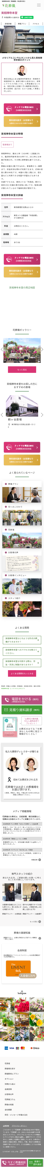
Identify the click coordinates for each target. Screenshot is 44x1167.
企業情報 (6, 1126)
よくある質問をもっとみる (22, 673)
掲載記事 (34, 859)
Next (41, 38)
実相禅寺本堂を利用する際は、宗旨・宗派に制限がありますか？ (20, 663)
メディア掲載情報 (22, 811)
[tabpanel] (22, 39)
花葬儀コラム (10, 1099)
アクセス (36, 24)
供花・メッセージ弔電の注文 (16, 1115)
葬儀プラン (22, 24)
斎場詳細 (8, 24)
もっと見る (22, 369)
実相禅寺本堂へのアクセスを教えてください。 (21, 651)
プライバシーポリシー (19, 1126)
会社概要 (8, 1109)
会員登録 (8, 1089)
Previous (3, 38)
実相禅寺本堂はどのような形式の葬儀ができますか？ (21, 640)
